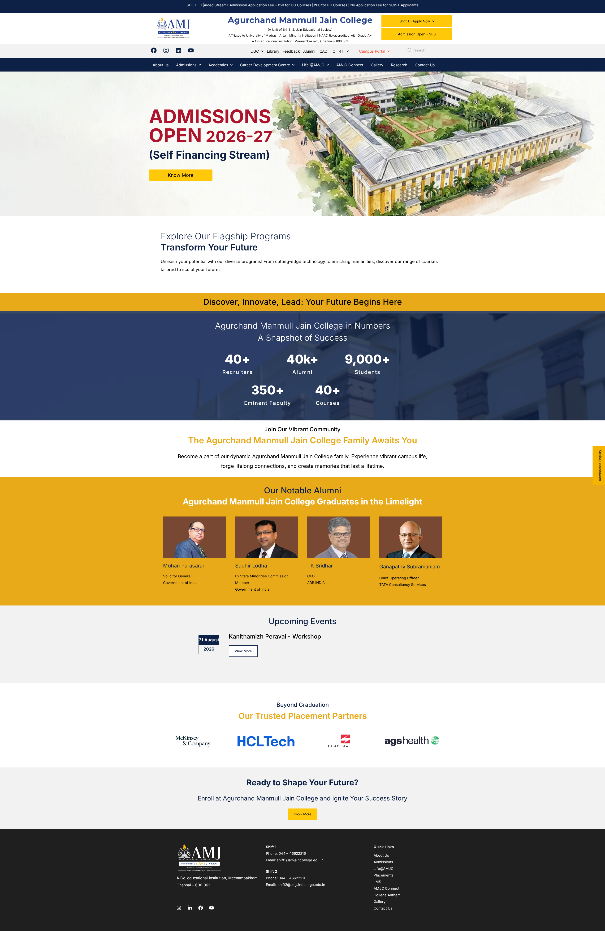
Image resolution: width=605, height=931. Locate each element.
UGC (255, 51)
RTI (341, 51)
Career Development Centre (265, 65)
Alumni (309, 51)
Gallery (377, 65)
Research (399, 65)
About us (161, 65)
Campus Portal (372, 51)
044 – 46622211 (292, 878)
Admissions (186, 65)
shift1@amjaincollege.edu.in (300, 860)
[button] (416, 21)
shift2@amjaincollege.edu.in (301, 884)
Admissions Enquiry (600, 465)
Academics (218, 65)
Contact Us (425, 65)
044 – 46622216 (292, 853)
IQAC (323, 51)
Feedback (291, 51)
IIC (333, 51)
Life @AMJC (313, 65)
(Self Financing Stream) (209, 154)
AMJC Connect (349, 65)
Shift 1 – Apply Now (415, 21)
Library (273, 51)
